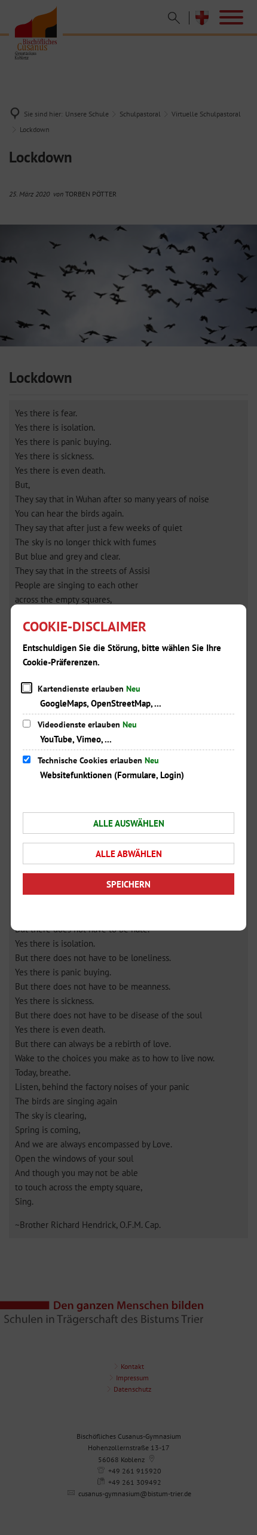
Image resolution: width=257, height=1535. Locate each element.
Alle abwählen (129, 853)
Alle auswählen (128, 823)
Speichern (128, 884)
